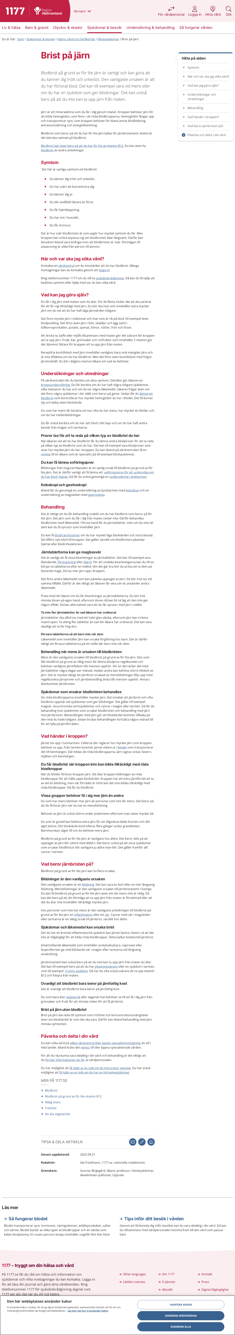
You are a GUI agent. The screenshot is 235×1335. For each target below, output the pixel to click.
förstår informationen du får (65, 1060)
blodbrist (47, 150)
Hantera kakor (181, 1304)
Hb (43, 402)
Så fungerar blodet (28, 1218)
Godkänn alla (181, 1326)
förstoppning (67, 562)
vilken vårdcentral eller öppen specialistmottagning (105, 1043)
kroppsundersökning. (56, 385)
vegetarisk (73, 997)
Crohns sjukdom (76, 971)
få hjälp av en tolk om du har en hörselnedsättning (94, 1072)
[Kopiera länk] (142, 1142)
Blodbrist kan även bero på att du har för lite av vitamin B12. (82, 146)
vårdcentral (66, 266)
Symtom (193, 67)
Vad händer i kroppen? (203, 117)
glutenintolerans (106, 967)
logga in (104, 270)
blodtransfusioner (67, 535)
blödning (88, 885)
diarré (87, 562)
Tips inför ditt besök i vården (154, 1218)
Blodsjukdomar (108, 39)
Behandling (195, 108)
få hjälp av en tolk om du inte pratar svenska (100, 1068)
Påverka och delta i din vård (207, 135)
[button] (151, 1142)
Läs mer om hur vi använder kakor (87, 1310)
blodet (122, 747)
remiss (85, 1047)
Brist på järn (130, 39)
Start (20, 39)
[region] (117, 1315)
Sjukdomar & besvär (41, 39)
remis (45, 454)
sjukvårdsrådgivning (110, 278)
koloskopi (132, 490)
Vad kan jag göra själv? (203, 85)
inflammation (83, 915)
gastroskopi (96, 495)
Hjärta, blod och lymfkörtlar (76, 39)
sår (107, 915)
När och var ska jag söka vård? (208, 76)
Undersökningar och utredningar (202, 96)
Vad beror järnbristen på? (205, 126)
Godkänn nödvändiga (181, 1315)
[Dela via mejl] (132, 1142)
